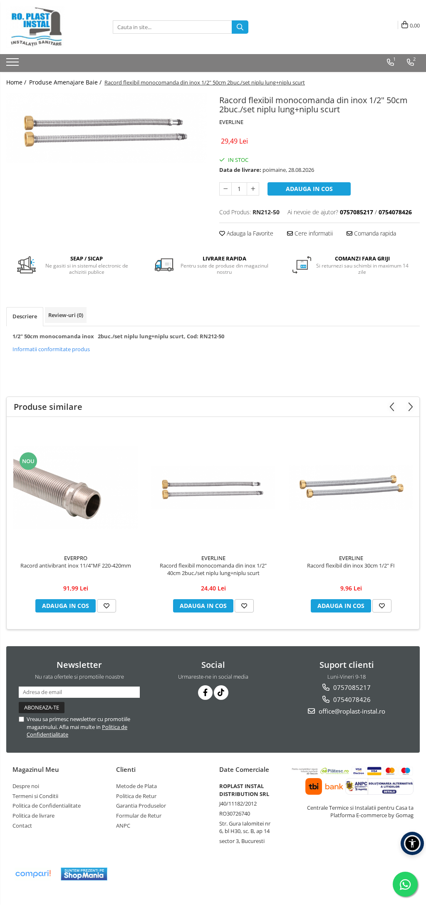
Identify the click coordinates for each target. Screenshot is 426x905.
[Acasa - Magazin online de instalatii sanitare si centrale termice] (47, 27)
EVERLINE (231, 122)
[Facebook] (205, 692)
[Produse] (13, 64)
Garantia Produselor (141, 805)
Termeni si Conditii (35, 796)
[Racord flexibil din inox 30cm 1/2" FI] (351, 487)
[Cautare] (240, 27)
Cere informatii (313, 233)
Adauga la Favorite (249, 233)
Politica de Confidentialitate (46, 805)
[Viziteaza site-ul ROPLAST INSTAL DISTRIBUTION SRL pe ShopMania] (84, 874)
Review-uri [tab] (65, 315)
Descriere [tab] (24, 316)
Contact (22, 825)
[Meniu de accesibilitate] (412, 843)
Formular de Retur (138, 815)
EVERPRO (75, 558)
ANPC (123, 825)
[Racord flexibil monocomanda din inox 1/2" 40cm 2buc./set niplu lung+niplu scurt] (213, 487)
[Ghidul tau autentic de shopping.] (33, 874)
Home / (17, 82)
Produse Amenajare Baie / (66, 82)
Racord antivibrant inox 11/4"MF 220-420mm (75, 565)
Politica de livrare (33, 815)
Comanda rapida (374, 233)
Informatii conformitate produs (51, 349)
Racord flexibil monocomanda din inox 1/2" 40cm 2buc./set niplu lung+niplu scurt (213, 569)
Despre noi (25, 786)
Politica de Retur (136, 796)
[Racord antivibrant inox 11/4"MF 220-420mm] (75, 487)
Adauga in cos (309, 189)
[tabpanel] (106, 128)
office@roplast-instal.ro (351, 711)
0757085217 (351, 687)
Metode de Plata (136, 786)
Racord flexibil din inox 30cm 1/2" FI (351, 565)
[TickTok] (221, 692)
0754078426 (351, 699)
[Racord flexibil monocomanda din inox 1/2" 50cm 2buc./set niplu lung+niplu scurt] (106, 128)
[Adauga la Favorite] (106, 605)
